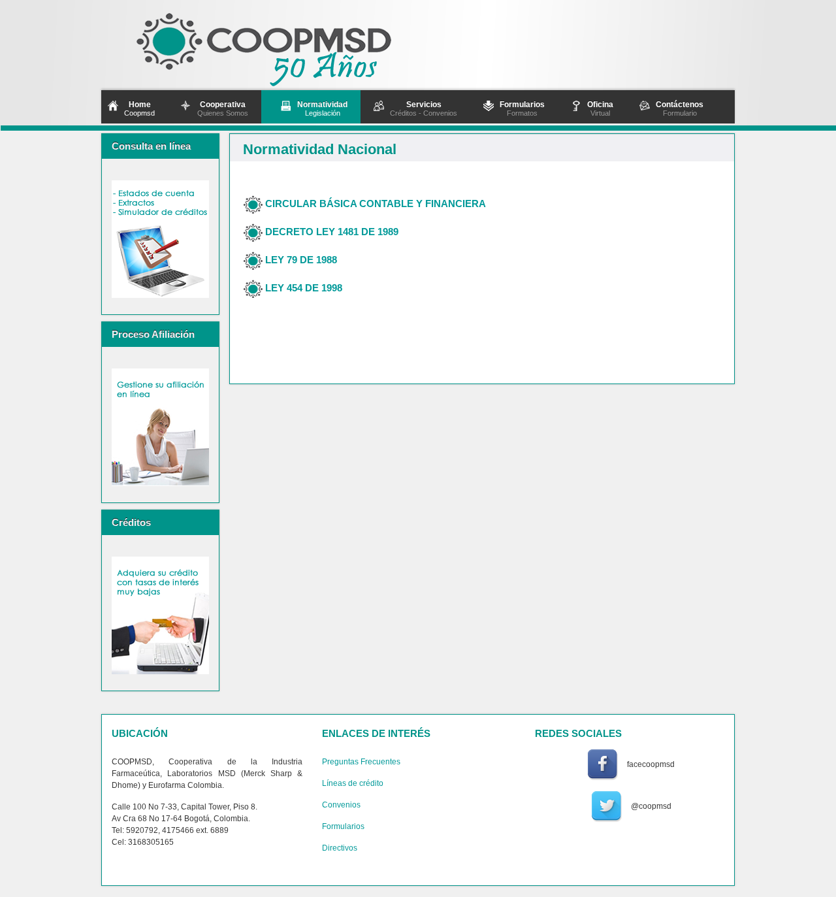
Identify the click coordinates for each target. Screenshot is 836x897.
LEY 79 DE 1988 (301, 259)
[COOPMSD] (282, 45)
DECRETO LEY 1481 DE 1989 (331, 230)
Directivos (339, 848)
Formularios (343, 826)
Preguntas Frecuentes (361, 761)
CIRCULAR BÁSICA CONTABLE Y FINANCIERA (375, 202)
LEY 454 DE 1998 (303, 287)
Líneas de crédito (352, 783)
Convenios (341, 804)
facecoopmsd (651, 764)
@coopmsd (651, 806)
